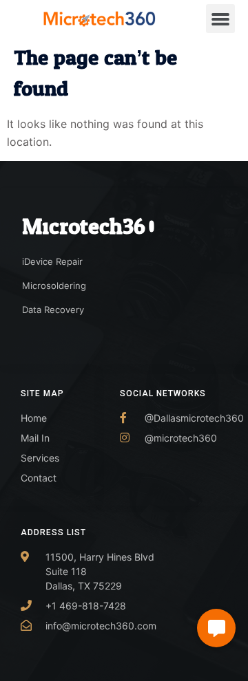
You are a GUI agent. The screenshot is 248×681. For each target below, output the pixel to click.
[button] (220, 18)
